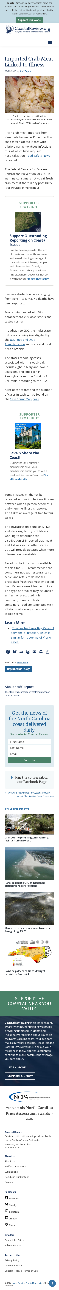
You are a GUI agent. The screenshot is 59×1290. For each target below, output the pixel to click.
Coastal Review (15, 2)
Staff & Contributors (15, 1166)
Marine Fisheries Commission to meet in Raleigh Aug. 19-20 (28, 929)
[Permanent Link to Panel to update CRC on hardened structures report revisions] (29, 863)
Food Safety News (38, 155)
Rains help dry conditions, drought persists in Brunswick (25, 972)
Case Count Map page (24, 399)
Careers (9, 1182)
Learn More (16, 1067)
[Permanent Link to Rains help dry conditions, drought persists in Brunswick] (29, 952)
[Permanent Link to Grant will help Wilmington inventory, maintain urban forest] (29, 824)
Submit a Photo (13, 1245)
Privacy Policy (12, 1260)
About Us (10, 1161)
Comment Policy (13, 1265)
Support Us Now (20, 1076)
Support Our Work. (29, 20)
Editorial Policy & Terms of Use (21, 1270)
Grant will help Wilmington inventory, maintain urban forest (27, 839)
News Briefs (22, 662)
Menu (50, 40)
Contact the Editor (14, 1240)
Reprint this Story (18, 668)
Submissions (11, 1171)
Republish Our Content (17, 1176)
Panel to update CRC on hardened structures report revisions (25, 884)
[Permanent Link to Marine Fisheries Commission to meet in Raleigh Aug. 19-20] (29, 908)
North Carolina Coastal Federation (22, 1140)
